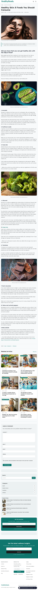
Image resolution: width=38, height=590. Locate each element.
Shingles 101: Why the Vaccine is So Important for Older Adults (9, 416)
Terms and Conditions (30, 566)
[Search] (36, 1)
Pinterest (14, 346)
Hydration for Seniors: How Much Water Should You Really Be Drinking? (9, 372)
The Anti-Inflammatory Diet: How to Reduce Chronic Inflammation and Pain (28, 372)
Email (5, 346)
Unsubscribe (20, 574)
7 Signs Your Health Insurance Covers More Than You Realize (17, 512)
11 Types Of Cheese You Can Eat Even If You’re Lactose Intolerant (18, 504)
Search (34, 477)
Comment (5, 432)
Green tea (5, 227)
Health (18, 485)
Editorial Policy (3, 568)
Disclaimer (28, 568)
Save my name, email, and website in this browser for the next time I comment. (18, 460)
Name (4, 444)
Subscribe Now (19, 526)
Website (4, 454)
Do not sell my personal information (30, 572)
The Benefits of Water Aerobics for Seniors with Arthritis (27, 394)
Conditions (18, 490)
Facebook (9, 346)
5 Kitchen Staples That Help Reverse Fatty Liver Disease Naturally (18, 500)
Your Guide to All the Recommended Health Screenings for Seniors (26, 416)
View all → (35, 351)
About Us (2, 566)
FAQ (2, 573)
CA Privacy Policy (29, 579)
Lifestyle (18, 492)
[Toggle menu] (33, 1)
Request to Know (29, 574)
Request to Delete (29, 576)
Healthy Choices (18, 488)
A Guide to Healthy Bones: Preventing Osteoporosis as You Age (9, 394)
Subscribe (19, 571)
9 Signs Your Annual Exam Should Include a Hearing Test (16, 508)
